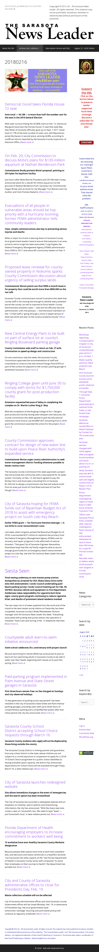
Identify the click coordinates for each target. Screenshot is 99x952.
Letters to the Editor (87, 285)
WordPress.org (86, 737)
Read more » (27, 142)
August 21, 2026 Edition (84, 48)
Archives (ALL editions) (28, 48)
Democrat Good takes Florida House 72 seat (35, 106)
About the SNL (8, 48)
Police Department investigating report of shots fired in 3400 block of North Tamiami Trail (86, 501)
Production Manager (86, 288)
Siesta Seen (17, 570)
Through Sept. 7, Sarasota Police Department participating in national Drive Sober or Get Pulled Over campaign (86, 404)
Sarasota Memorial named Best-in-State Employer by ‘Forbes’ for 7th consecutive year (86, 429)
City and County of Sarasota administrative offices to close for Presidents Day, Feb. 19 (32, 885)
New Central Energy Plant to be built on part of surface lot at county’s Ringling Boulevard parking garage (34, 337)
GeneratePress (57, 948)
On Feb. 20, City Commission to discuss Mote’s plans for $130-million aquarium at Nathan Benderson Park (35, 160)
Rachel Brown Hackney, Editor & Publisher (86, 232)
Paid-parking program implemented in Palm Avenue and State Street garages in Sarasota (36, 681)
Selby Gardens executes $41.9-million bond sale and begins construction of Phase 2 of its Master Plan (86, 479)
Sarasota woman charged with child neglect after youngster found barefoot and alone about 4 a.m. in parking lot (86, 454)
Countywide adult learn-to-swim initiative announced (31, 639)
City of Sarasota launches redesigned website (35, 784)
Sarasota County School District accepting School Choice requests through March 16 (31, 730)
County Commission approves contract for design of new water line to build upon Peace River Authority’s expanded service (35, 447)
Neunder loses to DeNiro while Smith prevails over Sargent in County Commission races (86, 567)
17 (87, 653)
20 (93, 653)
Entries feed (84, 729)
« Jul (81, 674)
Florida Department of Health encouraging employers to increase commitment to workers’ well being (34, 832)
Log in (82, 725)
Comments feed (86, 733)
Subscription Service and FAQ (58, 48)
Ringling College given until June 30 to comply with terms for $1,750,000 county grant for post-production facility (35, 390)
